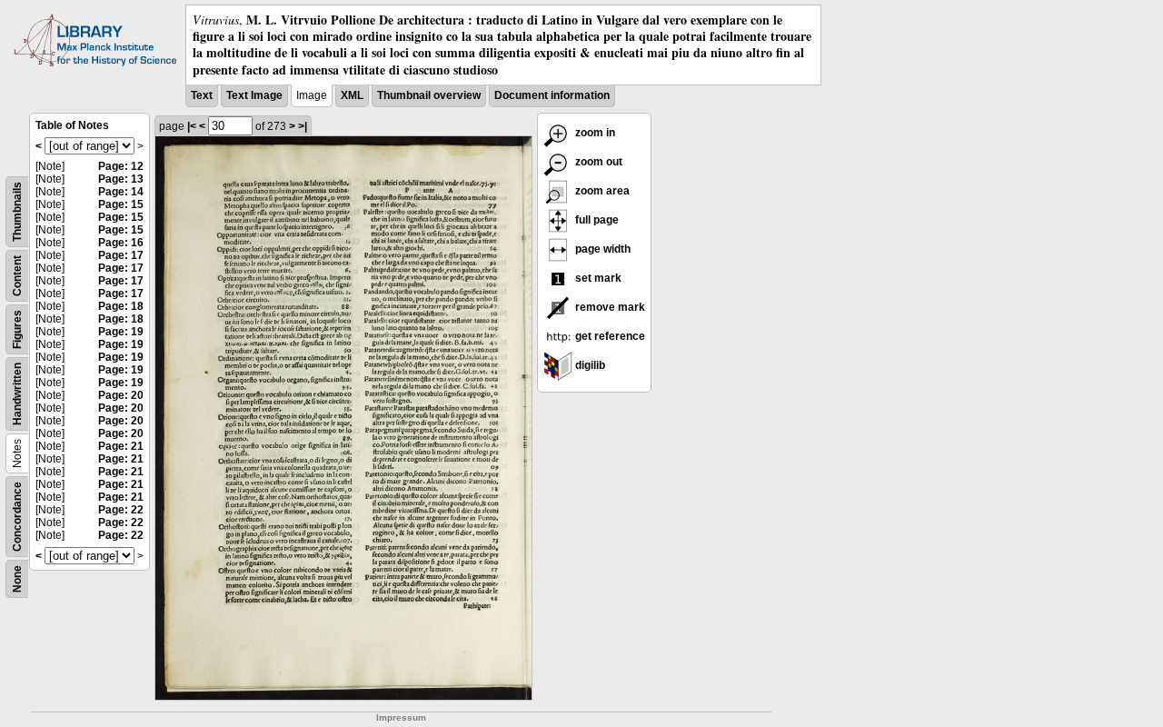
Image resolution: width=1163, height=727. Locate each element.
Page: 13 (121, 179)
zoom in (593, 132)
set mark (596, 278)
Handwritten (17, 394)
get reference (608, 336)
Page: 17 (121, 255)
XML (352, 95)
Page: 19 (121, 331)
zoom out (597, 161)
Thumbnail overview (429, 95)
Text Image (254, 95)
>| (302, 126)
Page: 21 (121, 446)
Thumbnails (17, 212)
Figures (17, 329)
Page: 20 (121, 395)
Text (202, 95)
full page (595, 220)
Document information (552, 95)
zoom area (601, 190)
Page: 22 (121, 509)
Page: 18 (121, 306)
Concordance (17, 517)
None (17, 579)
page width (601, 249)
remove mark (608, 307)
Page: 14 (121, 191)
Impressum (401, 717)
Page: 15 (121, 204)
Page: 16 (121, 242)
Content (17, 275)
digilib (588, 365)
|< (191, 126)
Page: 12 (121, 166)
